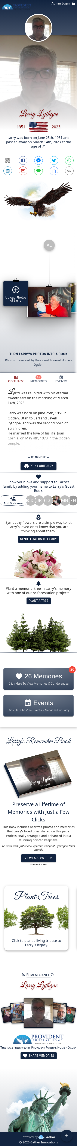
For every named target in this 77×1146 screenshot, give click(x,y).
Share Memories (41, 1055)
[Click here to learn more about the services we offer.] (38, 1039)
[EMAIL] (23, 170)
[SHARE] (54, 170)
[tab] (15, 379)
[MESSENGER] (38, 160)
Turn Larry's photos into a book (39, 354)
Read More (38, 457)
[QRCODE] (7, 160)
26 (72, 669)
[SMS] (38, 170)
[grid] (38, 304)
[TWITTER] (54, 160)
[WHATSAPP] (69, 160)
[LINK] (69, 170)
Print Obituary (41, 466)
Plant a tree (38, 600)
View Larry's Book (39, 858)
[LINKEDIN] (7, 170)
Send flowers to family (38, 539)
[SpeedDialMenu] (67, 1136)
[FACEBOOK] (23, 160)
